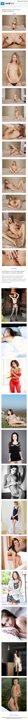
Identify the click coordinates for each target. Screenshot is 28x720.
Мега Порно (14, 268)
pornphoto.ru (9, 717)
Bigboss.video (20, 1)
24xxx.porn (11, 715)
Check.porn (16, 715)
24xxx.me (26, 1)
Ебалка (14, 13)
